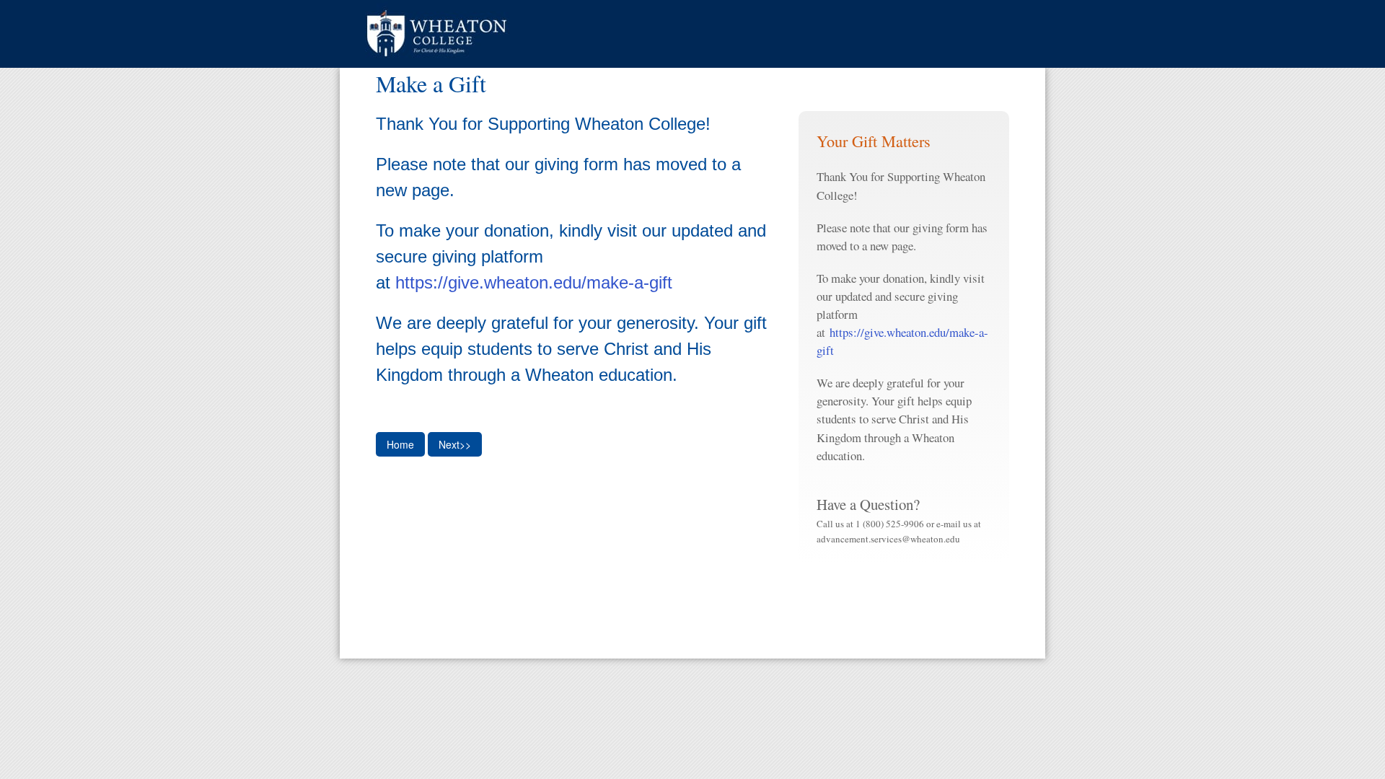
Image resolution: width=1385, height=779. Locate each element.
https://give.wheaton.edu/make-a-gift (533, 282)
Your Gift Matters (874, 140)
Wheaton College (437, 34)
